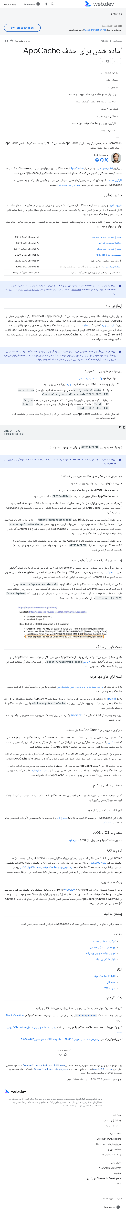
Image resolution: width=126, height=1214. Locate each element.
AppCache (77, 168)
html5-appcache (86, 1015)
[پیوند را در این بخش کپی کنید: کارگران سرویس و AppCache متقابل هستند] (63, 730)
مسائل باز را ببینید (113, 1125)
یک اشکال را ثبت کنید (112, 1120)
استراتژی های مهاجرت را (68, 185)
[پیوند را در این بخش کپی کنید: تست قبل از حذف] (93, 647)
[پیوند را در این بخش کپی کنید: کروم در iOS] (103, 851)
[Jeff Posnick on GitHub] (102, 161)
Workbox (76, 715)
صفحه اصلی (117, 41)
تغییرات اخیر (116, 205)
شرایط (119, 1198)
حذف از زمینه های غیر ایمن (109, 242)
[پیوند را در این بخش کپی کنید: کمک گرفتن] (102, 998)
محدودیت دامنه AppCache (108, 254)
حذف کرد (106, 822)
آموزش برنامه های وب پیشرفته (101, 953)
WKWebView (98, 862)
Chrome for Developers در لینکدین (104, 1178)
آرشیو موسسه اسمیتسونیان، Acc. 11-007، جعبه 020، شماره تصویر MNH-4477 (60, 1039)
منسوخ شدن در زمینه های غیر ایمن (106, 236)
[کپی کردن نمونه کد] (124, 427)
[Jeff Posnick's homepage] (97, 161)
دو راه (69, 384)
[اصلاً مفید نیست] (6, 41)
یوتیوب (117, 1173)
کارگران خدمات (115, 180)
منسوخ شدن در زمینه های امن (108, 248)
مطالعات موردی (114, 1149)
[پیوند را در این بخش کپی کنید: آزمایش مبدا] (102, 306)
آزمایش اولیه (108, 325)
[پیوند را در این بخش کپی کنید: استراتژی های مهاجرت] (87, 677)
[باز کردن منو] (119, 4)
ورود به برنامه (10, 3)
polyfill (112, 698)
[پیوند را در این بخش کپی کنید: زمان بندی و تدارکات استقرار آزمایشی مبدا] (68, 560)
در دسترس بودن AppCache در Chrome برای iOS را (47, 867)
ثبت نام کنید (110, 572)
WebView (76, 289)
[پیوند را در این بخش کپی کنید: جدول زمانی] (101, 195)
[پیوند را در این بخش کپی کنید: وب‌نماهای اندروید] (98, 882)
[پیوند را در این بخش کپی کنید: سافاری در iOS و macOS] (87, 833)
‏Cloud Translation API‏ (95, 29)
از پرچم (86, 661)
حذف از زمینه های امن (111, 266)
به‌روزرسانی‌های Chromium (108, 1144)
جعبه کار (111, 982)
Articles (116, 14)
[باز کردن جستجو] (52, 4)
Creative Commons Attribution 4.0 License (44, 1065)
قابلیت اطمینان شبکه (105, 959)
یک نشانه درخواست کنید (90, 378)
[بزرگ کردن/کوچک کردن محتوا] (101, 73)
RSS (119, 1183)
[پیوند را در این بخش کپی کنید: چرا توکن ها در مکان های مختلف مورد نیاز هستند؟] (58, 476)
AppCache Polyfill (105, 976)
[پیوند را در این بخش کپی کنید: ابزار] (114, 969)
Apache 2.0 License (103, 1069)
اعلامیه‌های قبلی (105, 168)
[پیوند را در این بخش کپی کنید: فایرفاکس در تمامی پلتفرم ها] (84, 811)
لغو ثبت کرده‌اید (39, 770)
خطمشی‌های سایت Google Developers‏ (51, 1069)
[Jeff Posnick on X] (106, 161)
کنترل (110, 742)
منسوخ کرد (62, 818)
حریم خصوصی (107, 1198)
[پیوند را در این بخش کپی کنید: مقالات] (111, 934)
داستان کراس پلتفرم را (30, 289)
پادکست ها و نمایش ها (111, 1154)
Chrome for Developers (108, 1138)
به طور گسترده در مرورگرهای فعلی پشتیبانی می (80, 687)
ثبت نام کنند (85, 325)
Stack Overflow (15, 1015)
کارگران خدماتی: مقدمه (104, 941)
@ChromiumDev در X (110, 1167)
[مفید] (11, 41)
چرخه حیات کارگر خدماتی (103, 947)
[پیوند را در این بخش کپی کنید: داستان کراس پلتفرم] (90, 785)
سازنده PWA (109, 988)
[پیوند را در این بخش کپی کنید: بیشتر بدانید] (101, 914)
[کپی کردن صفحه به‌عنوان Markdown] (108, 61)
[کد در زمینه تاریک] (120, 427)
